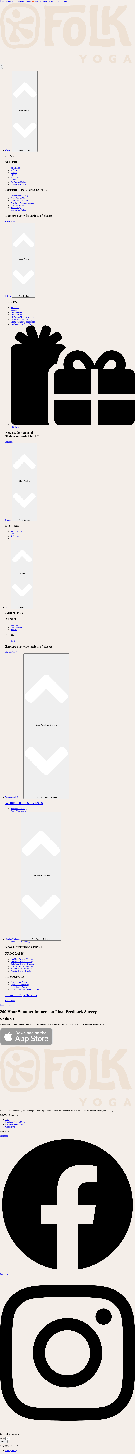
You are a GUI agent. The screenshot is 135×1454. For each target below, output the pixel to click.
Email (2, 1438)
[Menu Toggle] (1, 66)
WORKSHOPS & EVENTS (24, 803)
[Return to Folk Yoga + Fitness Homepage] (66, 63)
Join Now (9, 442)
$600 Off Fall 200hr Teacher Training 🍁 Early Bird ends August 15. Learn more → (35, 1)
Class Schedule (11, 221)
